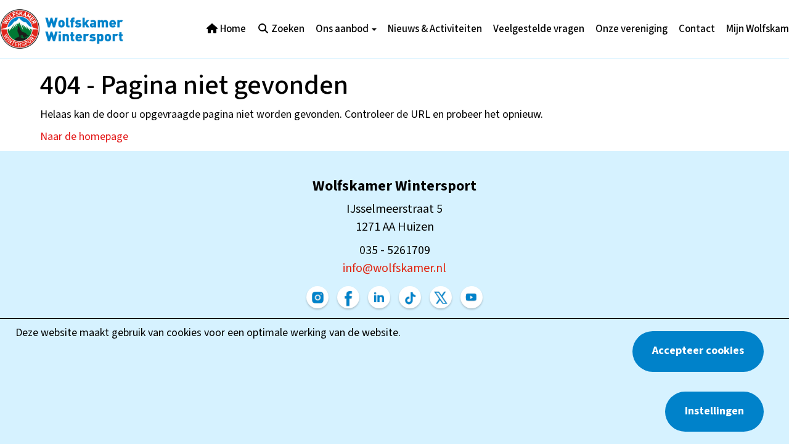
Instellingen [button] (714, 411)
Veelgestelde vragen (538, 29)
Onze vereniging (631, 29)
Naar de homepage (84, 136)
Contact (697, 29)
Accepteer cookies (698, 350)
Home (232, 29)
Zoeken (287, 29)
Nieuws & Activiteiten (435, 29)
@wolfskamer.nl (394, 268)
